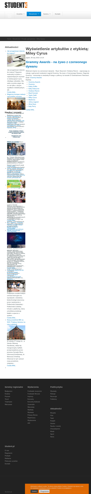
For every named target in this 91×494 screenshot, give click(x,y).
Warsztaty (31, 407)
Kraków (7, 394)
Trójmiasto (8, 402)
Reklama (8, 458)
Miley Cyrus (33, 97)
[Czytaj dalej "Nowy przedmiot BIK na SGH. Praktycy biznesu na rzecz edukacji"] (16, 332)
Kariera (46, 14)
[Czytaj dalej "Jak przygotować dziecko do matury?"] (16, 60)
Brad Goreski (33, 93)
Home (9, 39)
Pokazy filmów (33, 415)
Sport (52, 434)
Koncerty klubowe (34, 402)
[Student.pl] (16, 5)
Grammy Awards (36, 77)
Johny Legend (34, 102)
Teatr (52, 418)
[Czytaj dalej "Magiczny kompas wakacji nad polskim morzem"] (16, 104)
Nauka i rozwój (55, 426)
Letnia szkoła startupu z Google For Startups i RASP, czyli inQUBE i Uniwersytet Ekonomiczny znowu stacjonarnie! (16, 172)
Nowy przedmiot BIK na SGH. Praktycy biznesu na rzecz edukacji (16, 322)
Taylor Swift (33, 95)
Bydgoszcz (8, 391)
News (52, 437)
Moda (52, 431)
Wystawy (31, 412)
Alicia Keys (32, 104)
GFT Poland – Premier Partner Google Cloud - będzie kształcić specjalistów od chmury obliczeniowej (15, 227)
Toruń (7, 399)
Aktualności (33, 14)
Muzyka (53, 413)
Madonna (32, 100)
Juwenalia (31, 404)
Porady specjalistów (28, 39)
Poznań (7, 396)
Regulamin (8, 453)
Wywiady (53, 391)
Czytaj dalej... (30, 110)
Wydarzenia (32, 420)
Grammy (32, 84)
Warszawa (8, 404)
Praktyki (7, 456)
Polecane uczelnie (11, 461)
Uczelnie (20, 14)
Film (51, 415)
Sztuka (52, 423)
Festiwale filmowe (34, 394)
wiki (29, 423)
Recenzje (53, 396)
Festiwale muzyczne (35, 391)
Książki (52, 421)
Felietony (53, 399)
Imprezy (30, 396)
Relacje (52, 394)
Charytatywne (55, 429)
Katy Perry (32, 106)
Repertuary (31, 418)
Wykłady (30, 410)
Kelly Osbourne (34, 89)
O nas (7, 450)
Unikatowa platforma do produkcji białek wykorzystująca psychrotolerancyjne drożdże (15, 274)
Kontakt (57, 14)
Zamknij (34, 491)
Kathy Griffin (33, 86)
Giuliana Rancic (34, 91)
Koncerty (31, 399)
